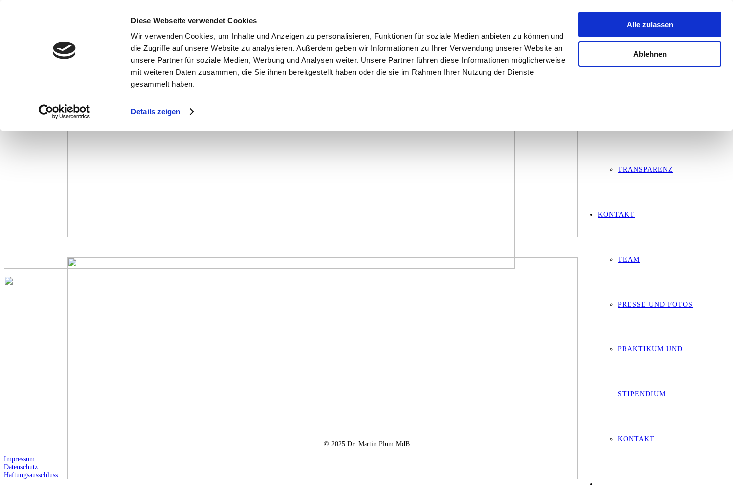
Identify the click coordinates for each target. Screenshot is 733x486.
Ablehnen (650, 54)
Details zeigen (155, 111)
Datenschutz (21, 467)
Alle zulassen (650, 24)
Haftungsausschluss (31, 475)
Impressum (19, 459)
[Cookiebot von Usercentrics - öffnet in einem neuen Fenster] (64, 111)
